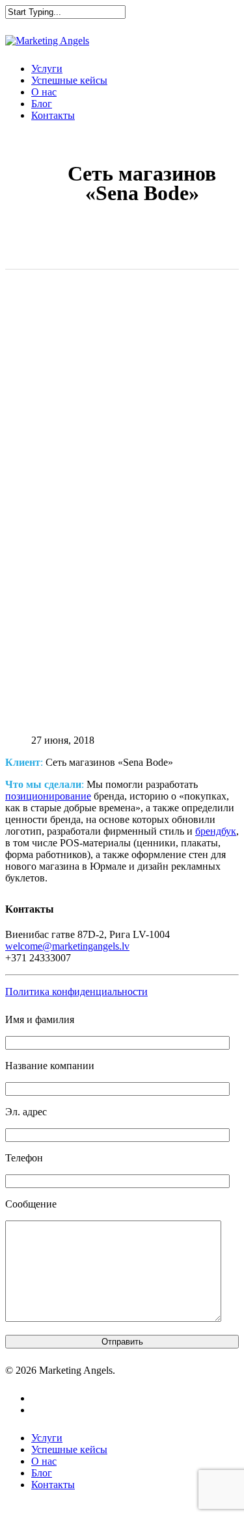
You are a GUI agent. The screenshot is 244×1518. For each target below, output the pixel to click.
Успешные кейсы (69, 80)
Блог (41, 103)
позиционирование (48, 796)
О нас (44, 91)
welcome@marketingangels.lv (67, 946)
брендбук (215, 831)
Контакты (53, 115)
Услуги (46, 68)
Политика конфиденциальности (76, 991)
